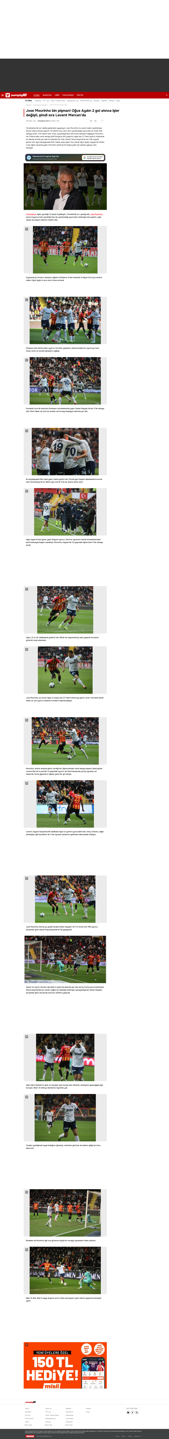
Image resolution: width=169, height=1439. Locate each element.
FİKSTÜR (80, 95)
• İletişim (123, 1436)
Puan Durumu (29, 1418)
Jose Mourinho (72, 128)
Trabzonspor (70, 1418)
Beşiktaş (68, 1408)
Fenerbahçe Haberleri (40, 105)
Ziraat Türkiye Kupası (58, 101)
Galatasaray (69, 1415)
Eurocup (27, 1415)
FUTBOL (37, 95)
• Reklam (129, 1436)
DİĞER (57, 95)
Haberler (28, 105)
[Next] (128, 1412)
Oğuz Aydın (84, 142)
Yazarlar (88, 1408)
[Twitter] (136, 1412)
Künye (88, 1412)
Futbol (27, 1408)
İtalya (118, 101)
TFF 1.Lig (46, 101)
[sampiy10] (32, 1402)
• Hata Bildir (137, 1436)
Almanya (96, 101)
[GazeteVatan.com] (30, 1436)
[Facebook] (132, 1412)
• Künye (117, 1436)
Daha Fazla (28, 1425)
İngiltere (104, 101)
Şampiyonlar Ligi (72, 101)
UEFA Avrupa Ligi (86, 101)
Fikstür (27, 1422)
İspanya (111, 101)
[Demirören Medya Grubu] (139, 1401)
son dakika (43, 128)
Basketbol (28, 1412)
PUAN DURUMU (68, 95)
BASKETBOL (47, 95)
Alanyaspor (69, 1422)
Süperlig (38, 101)
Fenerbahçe (31, 128)
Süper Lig (48, 1408)
